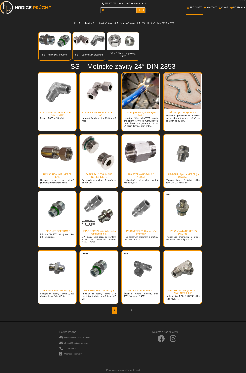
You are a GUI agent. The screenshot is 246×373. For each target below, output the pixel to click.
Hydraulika (87, 23)
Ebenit (136, 370)
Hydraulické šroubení (106, 23)
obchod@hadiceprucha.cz (134, 3)
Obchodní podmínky (73, 354)
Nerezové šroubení (129, 23)
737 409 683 (110, 3)
